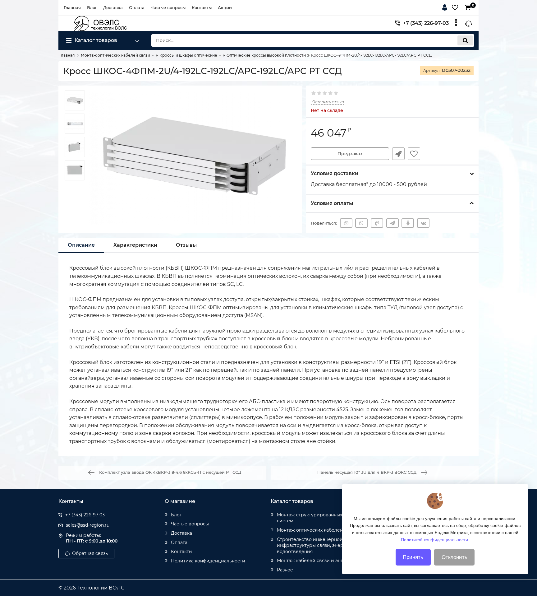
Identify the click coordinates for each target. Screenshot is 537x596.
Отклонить (454, 557)
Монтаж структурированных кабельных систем (322, 518)
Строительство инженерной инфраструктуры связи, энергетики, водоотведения (318, 545)
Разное (285, 570)
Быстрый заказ (398, 153)
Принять (413, 557)
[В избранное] (414, 153)
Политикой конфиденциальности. (435, 539)
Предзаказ (349, 153)
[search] (465, 40)
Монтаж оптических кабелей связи (317, 530)
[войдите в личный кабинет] (446, 6)
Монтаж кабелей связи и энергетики (319, 560)
